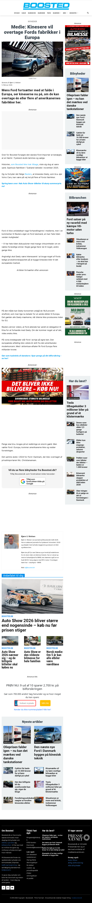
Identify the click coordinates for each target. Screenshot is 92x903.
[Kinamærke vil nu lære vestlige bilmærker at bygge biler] (39, 770)
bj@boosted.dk (30, 567)
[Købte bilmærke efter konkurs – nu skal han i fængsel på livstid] (70, 255)
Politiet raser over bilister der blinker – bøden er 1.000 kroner (81, 462)
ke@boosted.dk (77, 898)
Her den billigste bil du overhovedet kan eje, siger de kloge (22, 787)
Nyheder (32, 21)
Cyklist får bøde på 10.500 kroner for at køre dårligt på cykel (23, 772)
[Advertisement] (32, 288)
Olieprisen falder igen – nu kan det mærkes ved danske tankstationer (15, 754)
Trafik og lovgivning (73, 398)
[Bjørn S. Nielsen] (11, 551)
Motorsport (70, 215)
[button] (88, 13)
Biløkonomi (7, 742)
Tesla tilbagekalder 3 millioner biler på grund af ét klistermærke (53, 787)
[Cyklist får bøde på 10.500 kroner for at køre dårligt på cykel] (8, 770)
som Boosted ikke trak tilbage (24, 164)
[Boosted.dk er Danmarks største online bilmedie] (46, 6)
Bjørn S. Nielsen (15, 82)
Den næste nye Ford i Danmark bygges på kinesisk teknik (47, 752)
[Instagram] (8, 888)
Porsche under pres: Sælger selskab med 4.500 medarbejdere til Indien (82, 279)
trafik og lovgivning (9, 865)
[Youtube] (12, 888)
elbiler (4, 843)
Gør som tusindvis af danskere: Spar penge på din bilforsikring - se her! (31, 356)
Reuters (28, 174)
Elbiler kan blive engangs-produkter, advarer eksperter (80, 446)
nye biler (10, 843)
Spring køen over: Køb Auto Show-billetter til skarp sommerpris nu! (31, 184)
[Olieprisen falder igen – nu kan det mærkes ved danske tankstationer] (17, 735)
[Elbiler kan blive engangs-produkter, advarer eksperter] (70, 441)
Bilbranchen (38, 742)
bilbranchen (6, 845)
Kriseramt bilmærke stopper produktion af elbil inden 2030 (82, 479)
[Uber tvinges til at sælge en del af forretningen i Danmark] (70, 492)
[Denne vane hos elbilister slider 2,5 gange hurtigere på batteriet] (70, 424)
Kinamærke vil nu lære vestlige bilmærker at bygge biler (53, 772)
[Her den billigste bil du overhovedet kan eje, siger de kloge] (8, 784)
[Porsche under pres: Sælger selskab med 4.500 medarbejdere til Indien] (70, 273)
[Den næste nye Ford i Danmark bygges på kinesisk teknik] (48, 735)
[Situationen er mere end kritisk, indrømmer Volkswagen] (39, 800)
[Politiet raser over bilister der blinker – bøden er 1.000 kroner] (70, 459)
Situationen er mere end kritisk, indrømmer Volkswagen (53, 802)
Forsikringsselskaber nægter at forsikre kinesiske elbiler (24, 800)
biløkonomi (6, 870)
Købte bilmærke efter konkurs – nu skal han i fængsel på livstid (82, 260)
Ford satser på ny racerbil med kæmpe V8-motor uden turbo (77, 226)
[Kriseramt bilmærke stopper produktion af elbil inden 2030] (70, 474)
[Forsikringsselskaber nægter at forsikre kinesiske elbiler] (8, 800)
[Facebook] (3, 888)
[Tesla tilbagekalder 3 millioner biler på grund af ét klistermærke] (39, 784)
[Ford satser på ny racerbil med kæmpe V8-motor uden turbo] (78, 209)
